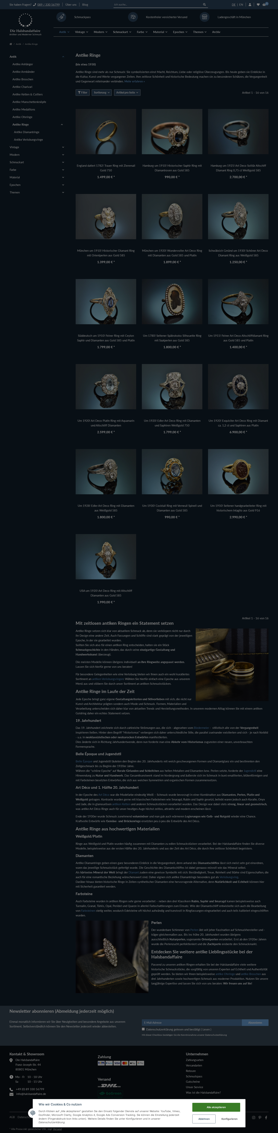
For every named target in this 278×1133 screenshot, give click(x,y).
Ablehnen (204, 1118)
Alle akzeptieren (216, 1107)
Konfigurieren (229, 1118)
